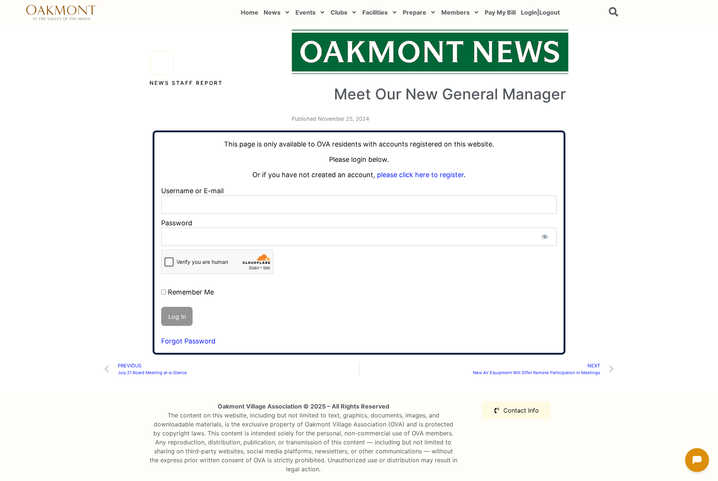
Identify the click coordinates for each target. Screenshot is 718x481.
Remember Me (190, 292)
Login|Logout (540, 12)
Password (176, 223)
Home (249, 12)
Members (455, 12)
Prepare (414, 12)
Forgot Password (188, 341)
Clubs (339, 12)
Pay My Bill (500, 12)
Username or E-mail (192, 191)
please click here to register (420, 175)
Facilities (375, 12)
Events (305, 12)
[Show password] (545, 237)
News (272, 12)
